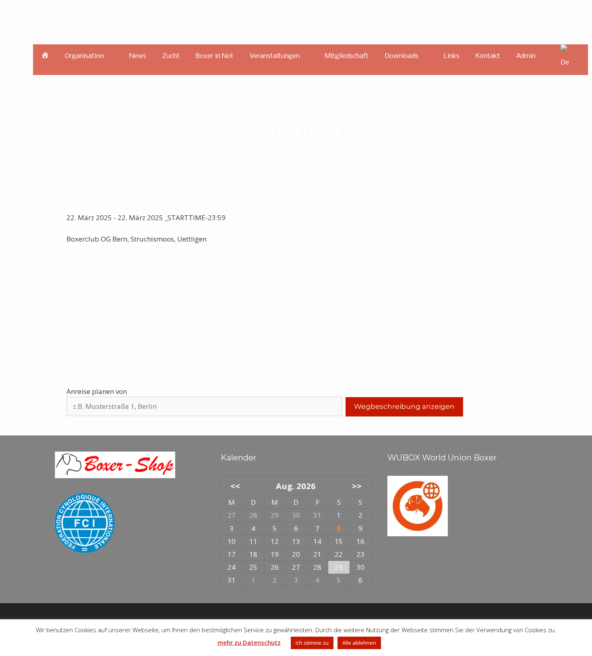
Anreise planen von (96, 391)
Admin (526, 56)
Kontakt (488, 56)
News (137, 56)
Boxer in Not (215, 56)
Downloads (401, 56)
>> (357, 485)
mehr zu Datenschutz (249, 642)
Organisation (84, 56)
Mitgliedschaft (346, 56)
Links (452, 56)
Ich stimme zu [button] (312, 642)
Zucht (171, 56)
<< (235, 485)
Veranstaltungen (275, 56)
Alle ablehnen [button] (359, 642)
